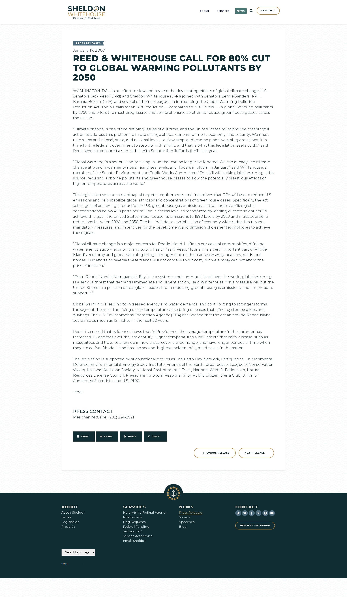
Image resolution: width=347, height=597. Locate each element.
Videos (184, 517)
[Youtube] (272, 513)
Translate (78, 564)
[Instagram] (265, 513)
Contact (246, 506)
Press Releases (88, 43)
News (186, 506)
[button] (84, 436)
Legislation (70, 522)
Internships (132, 517)
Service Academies (137, 536)
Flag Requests (134, 522)
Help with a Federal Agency (144, 512)
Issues (66, 517)
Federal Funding (136, 526)
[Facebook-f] (252, 513)
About (69, 506)
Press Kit (68, 526)
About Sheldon (73, 512)
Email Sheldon (134, 540)
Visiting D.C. (132, 531)
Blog (183, 526)
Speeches (186, 522)
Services (134, 506)
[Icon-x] (258, 513)
